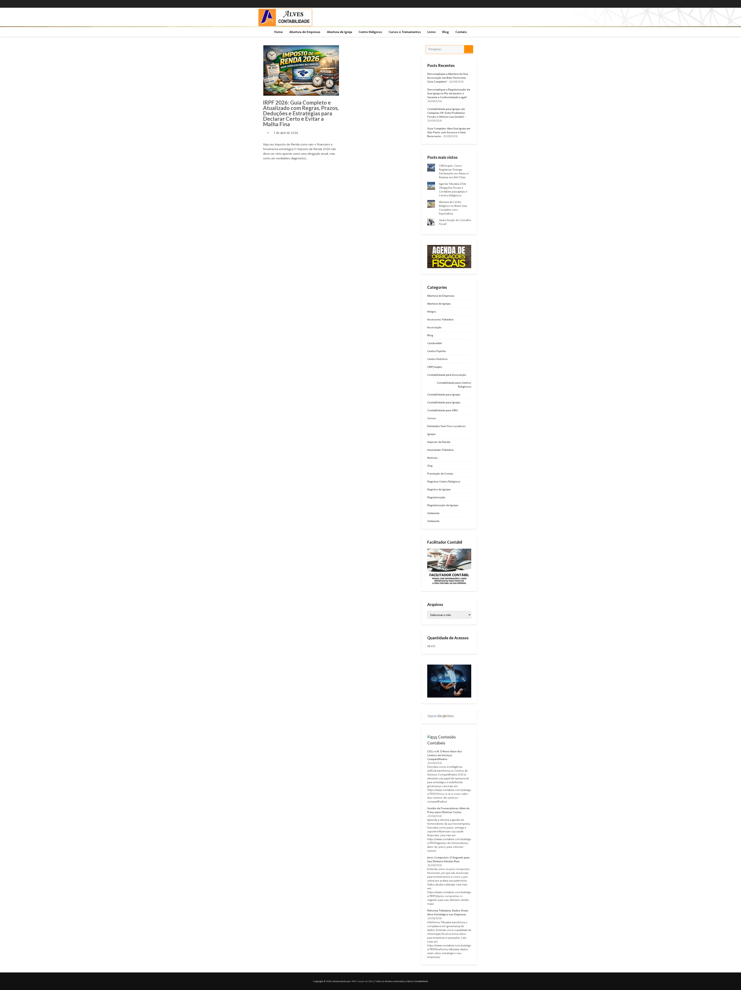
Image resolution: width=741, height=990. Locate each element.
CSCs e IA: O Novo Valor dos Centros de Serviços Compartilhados (444, 755)
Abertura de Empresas (304, 32)
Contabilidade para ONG (442, 410)
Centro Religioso (370, 32)
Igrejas (431, 434)
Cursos (431, 418)
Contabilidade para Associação (446, 375)
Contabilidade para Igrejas (443, 394)
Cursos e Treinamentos (405, 32)
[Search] (468, 49)
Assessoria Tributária (440, 319)
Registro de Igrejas (439, 489)
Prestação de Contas (440, 473)
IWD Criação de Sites (362, 981)
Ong (429, 465)
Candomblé (434, 343)
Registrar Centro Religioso (443, 481)
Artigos (431, 311)
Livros (431, 32)
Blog (445, 32)
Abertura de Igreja (339, 32)
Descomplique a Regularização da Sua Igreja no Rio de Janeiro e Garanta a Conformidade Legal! (448, 93)
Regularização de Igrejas (442, 505)
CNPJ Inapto (434, 367)
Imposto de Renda (438, 442)
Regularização (436, 497)
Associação (434, 327)
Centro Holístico (437, 359)
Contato (461, 32)
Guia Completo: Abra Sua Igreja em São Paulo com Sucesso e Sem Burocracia (448, 132)
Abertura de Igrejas (439, 303)
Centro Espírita (436, 351)
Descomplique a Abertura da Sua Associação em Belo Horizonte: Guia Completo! (447, 77)
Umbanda (433, 513)
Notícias (432, 458)
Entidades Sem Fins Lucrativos (446, 426)
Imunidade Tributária (440, 450)
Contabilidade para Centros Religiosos (454, 384)
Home (278, 32)
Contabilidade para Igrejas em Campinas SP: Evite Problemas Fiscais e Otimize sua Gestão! (446, 112)
